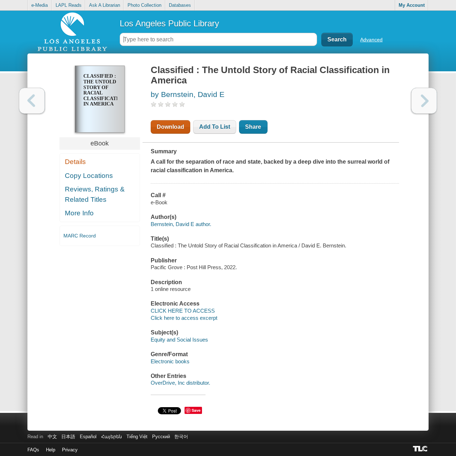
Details (75, 161)
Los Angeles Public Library (169, 23)
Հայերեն (111, 436)
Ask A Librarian (104, 5)
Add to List (214, 127)
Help (50, 449)
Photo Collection (144, 5)
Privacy (70, 449)
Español (88, 436)
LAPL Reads (69, 5)
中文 (52, 436)
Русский (161, 436)
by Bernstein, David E (187, 94)
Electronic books (170, 361)
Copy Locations (89, 175)
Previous (32, 101)
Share (253, 127)
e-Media (39, 5)
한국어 (181, 436)
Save (196, 410)
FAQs (33, 449)
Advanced (371, 39)
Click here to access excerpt (184, 318)
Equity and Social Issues (179, 340)
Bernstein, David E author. (181, 224)
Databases (180, 5)
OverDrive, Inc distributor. (180, 383)
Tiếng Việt (136, 436)
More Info (79, 213)
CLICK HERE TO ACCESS (183, 311)
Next (424, 101)
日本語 (68, 436)
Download (170, 127)
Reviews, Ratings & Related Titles (95, 194)
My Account (412, 5)
